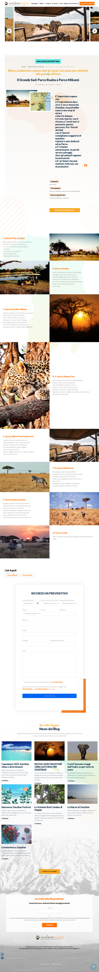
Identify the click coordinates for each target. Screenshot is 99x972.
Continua (4, 780)
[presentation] (9, 31)
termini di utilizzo (41, 689)
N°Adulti (25, 640)
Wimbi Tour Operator (71, 3)
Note (24, 651)
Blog (61, 3)
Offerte (48, 3)
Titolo (24, 610)
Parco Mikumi (12, 575)
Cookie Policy (56, 964)
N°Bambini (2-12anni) (57, 640)
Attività (55, 3)
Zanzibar (34, 3)
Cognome (62, 610)
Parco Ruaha (27, 575)
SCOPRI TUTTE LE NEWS (49, 871)
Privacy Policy (58, 682)
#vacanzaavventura (48, 61)
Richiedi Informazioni (87, 3)
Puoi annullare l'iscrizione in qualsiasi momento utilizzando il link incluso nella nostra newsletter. (49, 920)
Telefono (25, 620)
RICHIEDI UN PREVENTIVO (65, 210)
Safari (41, 3)
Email (24, 630)
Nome (43, 610)
